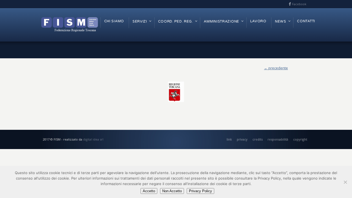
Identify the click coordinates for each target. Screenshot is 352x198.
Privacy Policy (200, 191)
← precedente (276, 67)
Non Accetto (172, 191)
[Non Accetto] (345, 182)
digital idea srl (93, 139)
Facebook (299, 4)
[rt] (176, 92)
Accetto (149, 191)
